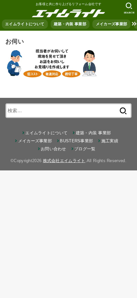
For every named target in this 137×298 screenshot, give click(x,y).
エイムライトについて (24, 24)
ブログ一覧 (85, 148)
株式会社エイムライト (64, 160)
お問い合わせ (53, 148)
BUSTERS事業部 (76, 140)
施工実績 (109, 140)
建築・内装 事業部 (70, 24)
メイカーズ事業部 (111, 24)
